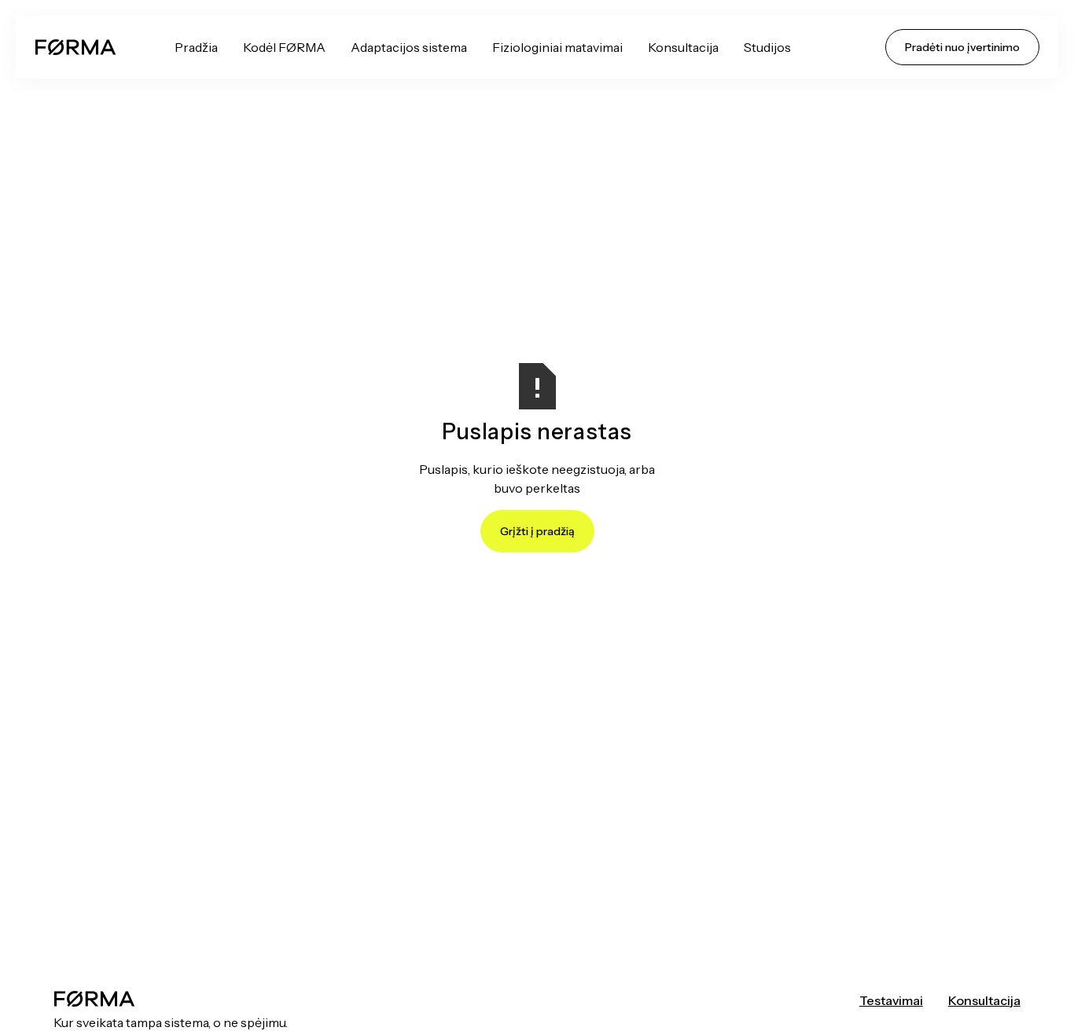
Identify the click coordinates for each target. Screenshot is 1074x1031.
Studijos (767, 47)
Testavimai (891, 1000)
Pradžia (196, 47)
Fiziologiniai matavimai (557, 47)
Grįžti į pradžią (537, 531)
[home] (75, 47)
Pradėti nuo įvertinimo (962, 47)
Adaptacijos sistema (409, 47)
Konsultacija (683, 47)
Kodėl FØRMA (284, 47)
